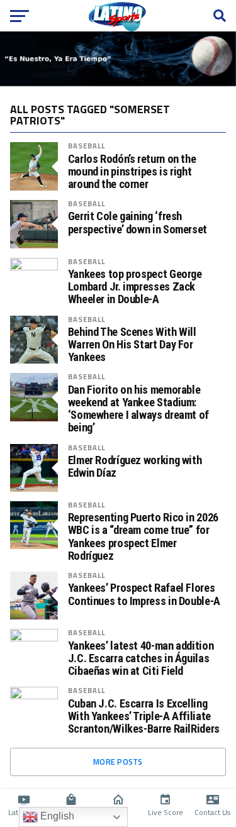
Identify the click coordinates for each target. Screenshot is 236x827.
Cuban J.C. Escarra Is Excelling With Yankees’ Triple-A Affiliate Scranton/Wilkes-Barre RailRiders (144, 716)
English (56, 816)
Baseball (87, 145)
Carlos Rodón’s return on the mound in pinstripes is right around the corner (132, 172)
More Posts (118, 761)
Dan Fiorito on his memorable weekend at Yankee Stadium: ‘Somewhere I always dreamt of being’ (138, 409)
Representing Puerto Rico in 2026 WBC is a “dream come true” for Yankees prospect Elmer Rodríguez (143, 536)
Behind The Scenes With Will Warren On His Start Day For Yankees (132, 345)
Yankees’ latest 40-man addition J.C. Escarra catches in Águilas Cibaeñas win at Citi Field (141, 658)
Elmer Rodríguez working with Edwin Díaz (135, 466)
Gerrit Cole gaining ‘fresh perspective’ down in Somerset (137, 222)
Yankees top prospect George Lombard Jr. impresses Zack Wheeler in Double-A (135, 287)
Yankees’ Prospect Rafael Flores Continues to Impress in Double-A (144, 594)
